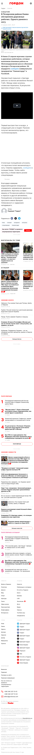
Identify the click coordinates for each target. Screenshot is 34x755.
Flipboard (22, 650)
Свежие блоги (7, 300)
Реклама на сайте (6, 675)
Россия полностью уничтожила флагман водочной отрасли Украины (17, 310)
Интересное (4, 612)
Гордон (3, 8)
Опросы (19, 610)
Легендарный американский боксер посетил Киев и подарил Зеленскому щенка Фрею (17, 402)
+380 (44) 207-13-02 (11, 694)
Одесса (3, 629)
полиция (9, 222)
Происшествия (5, 607)
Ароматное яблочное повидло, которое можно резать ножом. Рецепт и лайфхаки (18, 554)
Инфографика (5, 610)
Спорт (3, 595)
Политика (4, 587)
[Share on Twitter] (15, 218)
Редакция (4, 672)
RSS (21, 653)
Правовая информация (8, 678)
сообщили (27, 168)
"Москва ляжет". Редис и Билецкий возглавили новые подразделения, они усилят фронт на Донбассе (18, 411)
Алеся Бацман (24, 644)
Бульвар (5, 268)
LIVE (18, 598)
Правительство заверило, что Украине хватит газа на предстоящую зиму (16, 482)
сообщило (14, 69)
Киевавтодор (15, 225)
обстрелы (24, 222)
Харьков (3, 635)
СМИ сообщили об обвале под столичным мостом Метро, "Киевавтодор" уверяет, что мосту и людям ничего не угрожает (10, 258)
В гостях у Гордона (22, 590)
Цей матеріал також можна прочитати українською (15, 28)
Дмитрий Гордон (25, 623)
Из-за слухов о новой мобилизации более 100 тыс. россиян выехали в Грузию (16, 496)
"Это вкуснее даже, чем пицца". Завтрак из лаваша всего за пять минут (18, 546)
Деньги (3, 590)
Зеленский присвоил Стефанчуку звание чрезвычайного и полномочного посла (18, 419)
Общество (12, 293)
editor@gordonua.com (11, 696)
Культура (3, 598)
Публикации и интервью (24, 587)
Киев (3, 222)
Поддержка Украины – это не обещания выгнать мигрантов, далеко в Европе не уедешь (16, 332)
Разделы (19, 580)
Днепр (3, 637)
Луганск (3, 643)
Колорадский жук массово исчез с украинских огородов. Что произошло (17, 570)
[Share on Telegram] (19, 218)
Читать (28, 230)
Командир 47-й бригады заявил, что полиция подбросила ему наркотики (16, 516)
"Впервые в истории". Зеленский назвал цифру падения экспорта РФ (14, 468)
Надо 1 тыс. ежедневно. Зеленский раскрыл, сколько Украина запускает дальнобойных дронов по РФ (16, 489)
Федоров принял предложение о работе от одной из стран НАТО (19, 522)
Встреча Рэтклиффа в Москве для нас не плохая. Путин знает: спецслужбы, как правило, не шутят (16, 323)
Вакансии (4, 669)
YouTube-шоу (21, 612)
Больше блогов (17, 339)
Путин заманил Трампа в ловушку (14, 317)
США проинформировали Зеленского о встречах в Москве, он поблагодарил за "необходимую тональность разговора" (14, 475)
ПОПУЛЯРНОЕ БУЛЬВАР (10, 532)
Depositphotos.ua (27, 718)
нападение (17, 222)
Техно (3, 601)
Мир (2, 592)
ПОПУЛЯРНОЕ (6, 396)
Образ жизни (5, 604)
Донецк (3, 632)
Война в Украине (6, 584)
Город (3, 620)
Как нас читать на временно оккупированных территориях (6, 683)
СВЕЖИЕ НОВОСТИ (8, 452)
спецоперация (6, 225)
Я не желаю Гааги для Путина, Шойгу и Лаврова (18, 502)
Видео (19, 607)
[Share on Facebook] (12, 218)
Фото (18, 604)
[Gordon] (16, 3)
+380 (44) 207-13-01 (10, 691)
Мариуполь (4, 640)
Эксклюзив (20, 601)
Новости (3, 580)
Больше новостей (17, 528)
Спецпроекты (21, 615)
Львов (3, 626)
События (9, 8)
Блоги (18, 592)
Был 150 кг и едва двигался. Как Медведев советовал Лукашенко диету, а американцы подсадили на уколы (18, 436)
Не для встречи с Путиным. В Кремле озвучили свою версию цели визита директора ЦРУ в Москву (17, 427)
